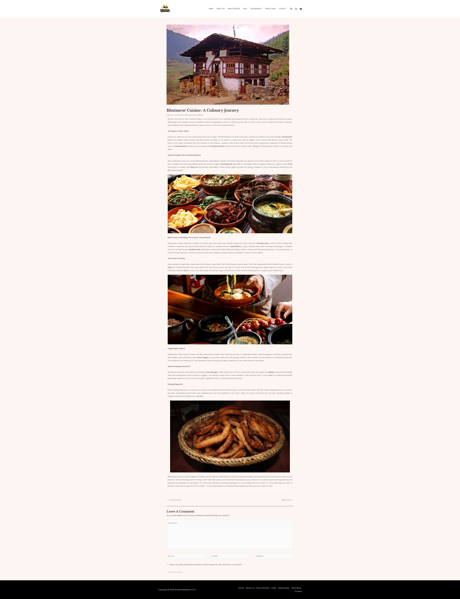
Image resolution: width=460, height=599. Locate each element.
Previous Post (174, 500)
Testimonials (256, 9)
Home (211, 9)
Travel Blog (270, 9)
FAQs (245, 9)
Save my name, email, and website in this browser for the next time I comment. (206, 564)
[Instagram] (296, 9)
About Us (221, 9)
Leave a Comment (175, 115)
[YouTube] (301, 9)
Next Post (287, 500)
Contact (282, 9)
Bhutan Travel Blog (194, 115)
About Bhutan (234, 9)
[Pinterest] (291, 9)
